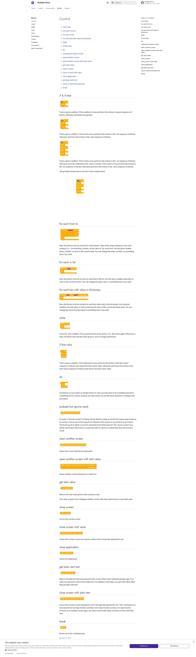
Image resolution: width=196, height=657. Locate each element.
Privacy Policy (67, 648)
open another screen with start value (77, 61)
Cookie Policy (9, 653)
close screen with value (72, 73)
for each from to (69, 31)
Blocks (59, 8)
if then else (67, 46)
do (64, 50)
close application (69, 76)
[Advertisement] (43, 80)
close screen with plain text (74, 84)
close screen (68, 69)
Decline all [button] (174, 646)
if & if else (67, 27)
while (65, 42)
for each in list (68, 35)
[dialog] (98, 648)
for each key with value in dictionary (77, 38)
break (65, 88)
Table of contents (147, 18)
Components (50, 8)
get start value (68, 65)
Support (67, 8)
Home (33, 8)
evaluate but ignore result (73, 54)
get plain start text (70, 80)
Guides (40, 8)
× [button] (193, 641)
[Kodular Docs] (32, 2)
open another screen (71, 57)
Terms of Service (22, 653)
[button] (65, 650)
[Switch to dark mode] (107, 2)
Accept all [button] (144, 646)
